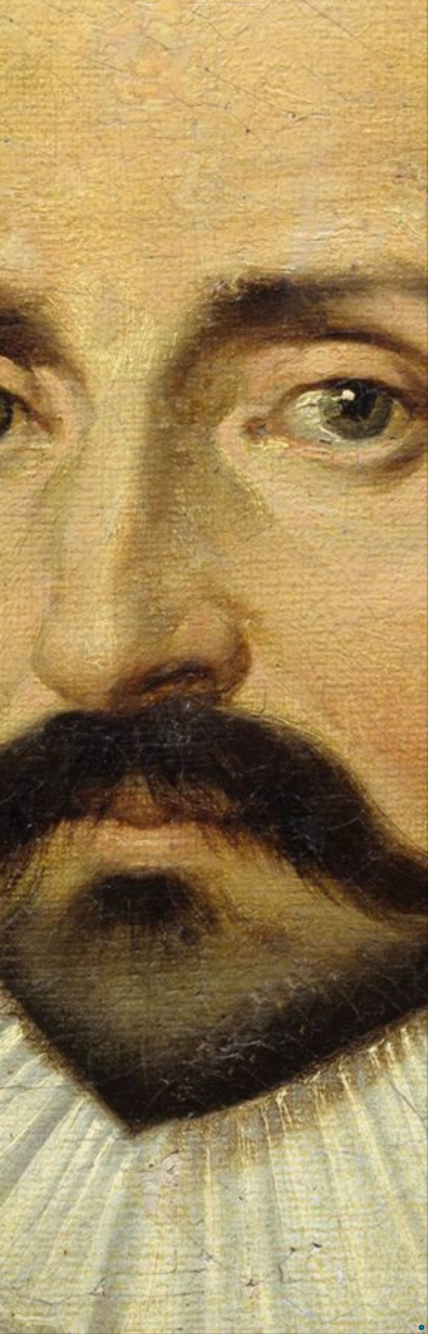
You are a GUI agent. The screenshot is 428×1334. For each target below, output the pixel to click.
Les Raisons (214, 724)
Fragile (148, 4)
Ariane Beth (214, 762)
